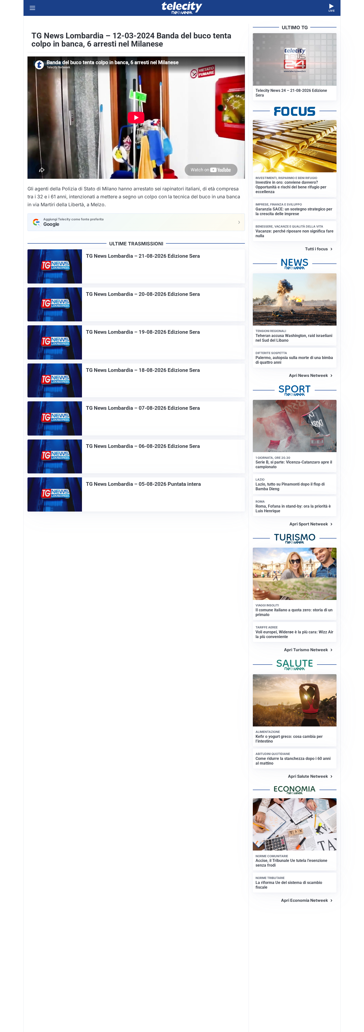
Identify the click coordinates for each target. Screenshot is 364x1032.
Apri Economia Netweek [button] (304, 900)
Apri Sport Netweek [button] (308, 523)
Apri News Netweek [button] (308, 375)
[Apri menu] (32, 8)
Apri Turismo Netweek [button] (306, 649)
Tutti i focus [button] (316, 248)
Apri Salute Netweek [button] (308, 776)
